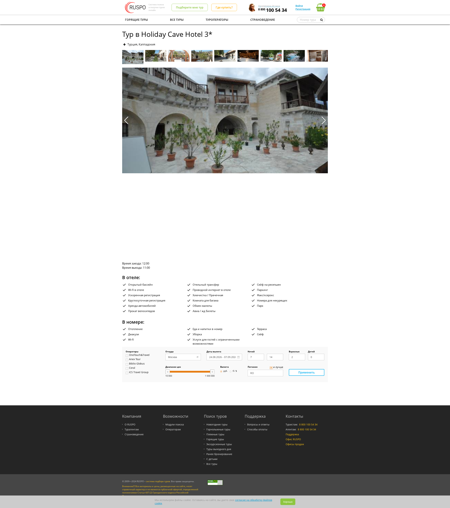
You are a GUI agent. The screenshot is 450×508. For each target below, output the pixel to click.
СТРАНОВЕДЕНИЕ (262, 20)
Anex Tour (135, 359)
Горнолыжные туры (218, 429)
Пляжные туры (215, 434)
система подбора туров (158, 481)
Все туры (211, 464)
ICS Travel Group (139, 372)
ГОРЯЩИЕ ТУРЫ (136, 20)
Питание (253, 367)
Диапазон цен (173, 367)
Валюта (224, 367)
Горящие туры (215, 439)
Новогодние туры (216, 424)
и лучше (278, 367)
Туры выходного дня (218, 449)
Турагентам (132, 429)
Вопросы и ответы (258, 424)
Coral (132, 368)
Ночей (251, 352)
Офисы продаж (295, 444)
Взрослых (294, 352)
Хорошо (287, 501)
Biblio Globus (137, 363)
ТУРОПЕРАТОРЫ (217, 20)
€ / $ (235, 371)
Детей (311, 352)
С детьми (211, 459)
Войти (299, 5)
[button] (323, 120)
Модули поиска (174, 424)
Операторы (132, 352)
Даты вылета (214, 352)
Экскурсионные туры (219, 444)
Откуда (169, 352)
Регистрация (302, 9)
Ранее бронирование (219, 454)
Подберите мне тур (189, 7)
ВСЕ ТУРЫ (177, 20)
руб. (225, 371)
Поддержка (292, 434)
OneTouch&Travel (139, 355)
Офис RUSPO (293, 439)
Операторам (173, 429)
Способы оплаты (257, 429)
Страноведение (134, 434)
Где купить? (224, 7)
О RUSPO (130, 424)
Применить (306, 372)
